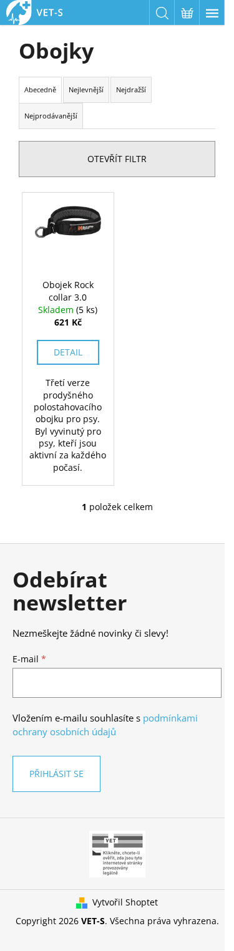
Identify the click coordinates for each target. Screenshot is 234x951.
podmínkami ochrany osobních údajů (105, 725)
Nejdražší (131, 89)
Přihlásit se (56, 774)
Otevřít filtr (117, 159)
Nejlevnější (86, 89)
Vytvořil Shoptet (125, 902)
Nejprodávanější (50, 115)
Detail (68, 352)
